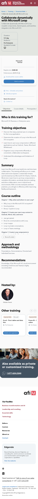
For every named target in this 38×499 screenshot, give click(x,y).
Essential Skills (20, 11)
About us (5, 434)
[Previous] (31, 310)
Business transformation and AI (13, 405)
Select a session (19, 81)
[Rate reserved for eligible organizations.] (19, 73)
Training (10, 11)
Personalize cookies (7, 495)
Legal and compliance (9, 486)
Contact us (9, 101)
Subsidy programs (11, 93)
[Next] (35, 310)
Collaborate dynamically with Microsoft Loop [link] (14, 14)
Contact (5, 438)
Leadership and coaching (11, 409)
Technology (6, 416)
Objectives (6, 109)
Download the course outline (14, 77)
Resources (6, 431)
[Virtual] (5, 48)
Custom (5, 427)
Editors (5, 423)
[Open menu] (35, 3)
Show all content (9, 237)
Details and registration (11, 333)
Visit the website (10, 461)
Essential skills (7, 413)
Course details (18, 109)
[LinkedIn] (3, 473)
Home (3, 11)
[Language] (31, 3)
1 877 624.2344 (14, 373)
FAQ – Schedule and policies (14, 91)
